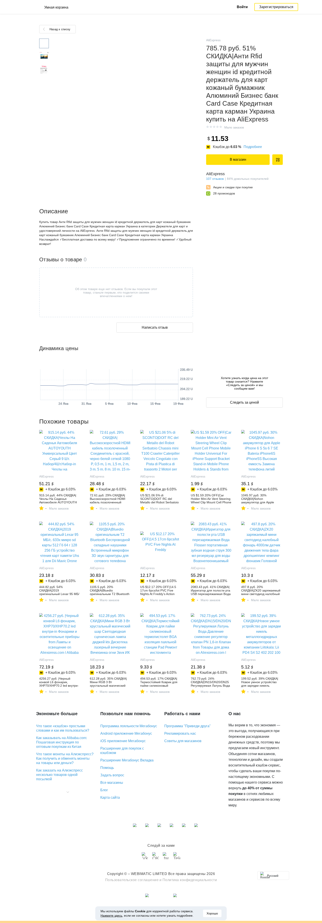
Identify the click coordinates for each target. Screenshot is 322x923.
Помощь (107, 768)
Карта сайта (110, 797)
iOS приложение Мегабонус (123, 741)
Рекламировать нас (180, 733)
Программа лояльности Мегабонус (128, 726)
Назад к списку (60, 29)
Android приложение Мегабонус (126, 733)
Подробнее (253, 147)
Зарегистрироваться (276, 7)
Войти (242, 7)
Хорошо (212, 913)
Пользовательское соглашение (132, 880)
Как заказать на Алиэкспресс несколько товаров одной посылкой (59, 774)
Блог (104, 790)
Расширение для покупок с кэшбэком (122, 751)
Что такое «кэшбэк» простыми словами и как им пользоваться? (62, 728)
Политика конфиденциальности (190, 880)
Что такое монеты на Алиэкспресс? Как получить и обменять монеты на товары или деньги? (65, 758)
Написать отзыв (155, 327)
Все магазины (111, 782)
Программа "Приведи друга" (187, 726)
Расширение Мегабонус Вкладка (127, 760)
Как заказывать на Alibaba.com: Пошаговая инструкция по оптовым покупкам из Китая (61, 742)
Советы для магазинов (183, 741)
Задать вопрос (112, 775)
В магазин (238, 159)
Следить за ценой (244, 402)
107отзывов (215, 178)
